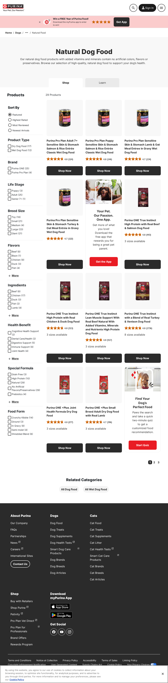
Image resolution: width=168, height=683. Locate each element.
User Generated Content (64, 664)
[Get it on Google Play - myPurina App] (61, 615)
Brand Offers (18, 637)
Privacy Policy (70, 660)
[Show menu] (161, 8)
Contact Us (20, 564)
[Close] (40, 22)
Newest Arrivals (20, 130)
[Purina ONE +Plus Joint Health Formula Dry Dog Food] (65, 385)
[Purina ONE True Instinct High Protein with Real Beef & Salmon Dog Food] (143, 197)
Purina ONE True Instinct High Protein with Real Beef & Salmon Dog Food (142, 224)
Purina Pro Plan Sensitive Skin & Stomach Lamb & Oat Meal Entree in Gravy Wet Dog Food (142, 146)
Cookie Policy (114, 664)
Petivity (15, 614)
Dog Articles (58, 572)
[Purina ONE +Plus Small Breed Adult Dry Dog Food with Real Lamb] (103, 385)
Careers (15, 549)
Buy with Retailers (21, 601)
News (13, 542)
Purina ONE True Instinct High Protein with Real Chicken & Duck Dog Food (63, 317)
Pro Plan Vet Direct (22, 620)
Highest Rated (20, 120)
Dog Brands (57, 559)
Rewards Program (21, 644)
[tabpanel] (84, 295)
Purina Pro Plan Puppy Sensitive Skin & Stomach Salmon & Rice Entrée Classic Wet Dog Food (101, 146)
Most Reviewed (20, 125)
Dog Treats (57, 529)
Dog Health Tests (61, 542)
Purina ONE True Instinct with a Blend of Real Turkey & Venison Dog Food (142, 317)
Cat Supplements (100, 536)
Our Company (19, 523)
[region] (84, 674)
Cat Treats (96, 529)
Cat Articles (97, 579)
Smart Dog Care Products (60, 551)
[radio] (9, 114)
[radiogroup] (18, 122)
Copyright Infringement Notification (27, 664)
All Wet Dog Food (96, 489)
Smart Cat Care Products (99, 557)
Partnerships (18, 536)
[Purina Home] (13, 7)
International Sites (21, 555)
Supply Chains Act (92, 664)
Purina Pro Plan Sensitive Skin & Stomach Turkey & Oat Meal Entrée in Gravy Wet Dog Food (63, 226)
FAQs (13, 529)
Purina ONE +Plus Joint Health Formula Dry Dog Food (62, 411)
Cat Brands (97, 566)
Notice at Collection (46, 660)
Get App (121, 22)
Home (8, 32)
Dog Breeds (57, 566)
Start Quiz (142, 445)
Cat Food (95, 523)
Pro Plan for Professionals (18, 629)
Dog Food (56, 523)
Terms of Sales (109, 660)
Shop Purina (17, 607)
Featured (17, 114)
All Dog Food (69, 489)
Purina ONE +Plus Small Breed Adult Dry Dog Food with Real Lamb (102, 411)
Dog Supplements (61, 536)
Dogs (18, 32)
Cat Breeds (97, 572)
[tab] (66, 82)
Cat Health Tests (100, 549)
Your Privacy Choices (138, 664)
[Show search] (133, 8)
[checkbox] (9, 146)
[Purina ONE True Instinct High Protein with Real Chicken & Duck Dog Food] (65, 291)
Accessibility (89, 660)
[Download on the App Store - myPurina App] (60, 606)
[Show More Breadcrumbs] (27, 33)
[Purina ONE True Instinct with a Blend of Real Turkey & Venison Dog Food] (143, 291)
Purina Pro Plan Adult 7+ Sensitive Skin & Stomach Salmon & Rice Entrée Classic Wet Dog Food (63, 146)
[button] (65, 170)
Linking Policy (130, 660)
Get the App (103, 261)
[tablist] (84, 81)
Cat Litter (96, 542)
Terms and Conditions (19, 660)
